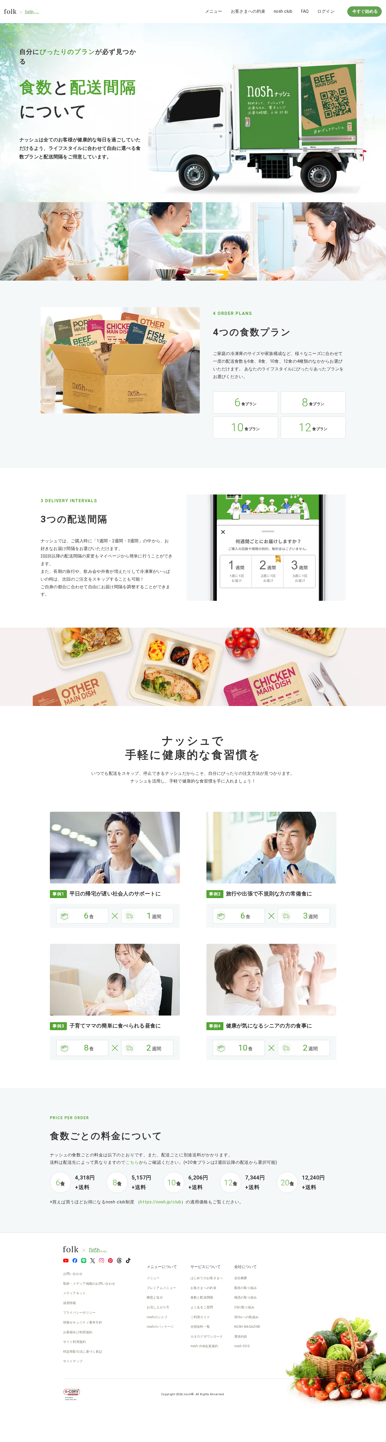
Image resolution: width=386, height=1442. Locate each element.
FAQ (305, 11)
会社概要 (240, 1278)
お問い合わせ (73, 1274)
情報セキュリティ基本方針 (82, 1322)
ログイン (326, 11)
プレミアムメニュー (161, 1288)
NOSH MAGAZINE (247, 1327)
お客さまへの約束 (248, 11)
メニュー (213, 11)
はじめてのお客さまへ (206, 1278)
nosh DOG (242, 1346)
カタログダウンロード (206, 1336)
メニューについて (162, 1267)
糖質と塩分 (155, 1297)
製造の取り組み (245, 1288)
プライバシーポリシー (79, 1312)
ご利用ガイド (200, 1317)
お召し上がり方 (158, 1307)
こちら (132, 1162)
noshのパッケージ (160, 1327)
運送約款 (240, 1336)
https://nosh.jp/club (160, 1201)
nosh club (283, 11)
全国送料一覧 (200, 1327)
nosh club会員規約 (204, 1346)
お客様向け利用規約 (78, 1332)
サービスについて (205, 1267)
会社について (245, 1267)
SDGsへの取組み (246, 1317)
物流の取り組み (245, 1297)
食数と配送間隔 (201, 1297)
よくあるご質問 (201, 1307)
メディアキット (74, 1293)
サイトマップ (73, 1361)
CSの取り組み (244, 1307)
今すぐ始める (364, 11)
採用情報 (69, 1303)
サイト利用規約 (74, 1342)
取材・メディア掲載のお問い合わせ (89, 1283)
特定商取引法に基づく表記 (82, 1352)
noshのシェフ (157, 1317)
